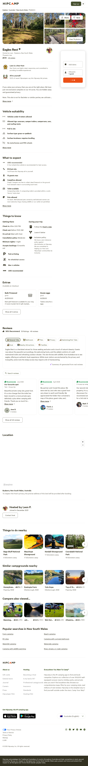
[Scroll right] (84, 544)
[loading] (73, 80)
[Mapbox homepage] (8, 484)
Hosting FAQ (28, 694)
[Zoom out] (82, 445)
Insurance (27, 686)
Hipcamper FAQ (8, 694)
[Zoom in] (82, 441)
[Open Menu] (83, 4)
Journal (5, 682)
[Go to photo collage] (23, 28)
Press (5, 690)
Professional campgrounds (33, 682)
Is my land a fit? (29, 678)
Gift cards (6, 674)
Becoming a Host (29, 674)
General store (8, 678)
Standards (27, 690)
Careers (5, 686)
